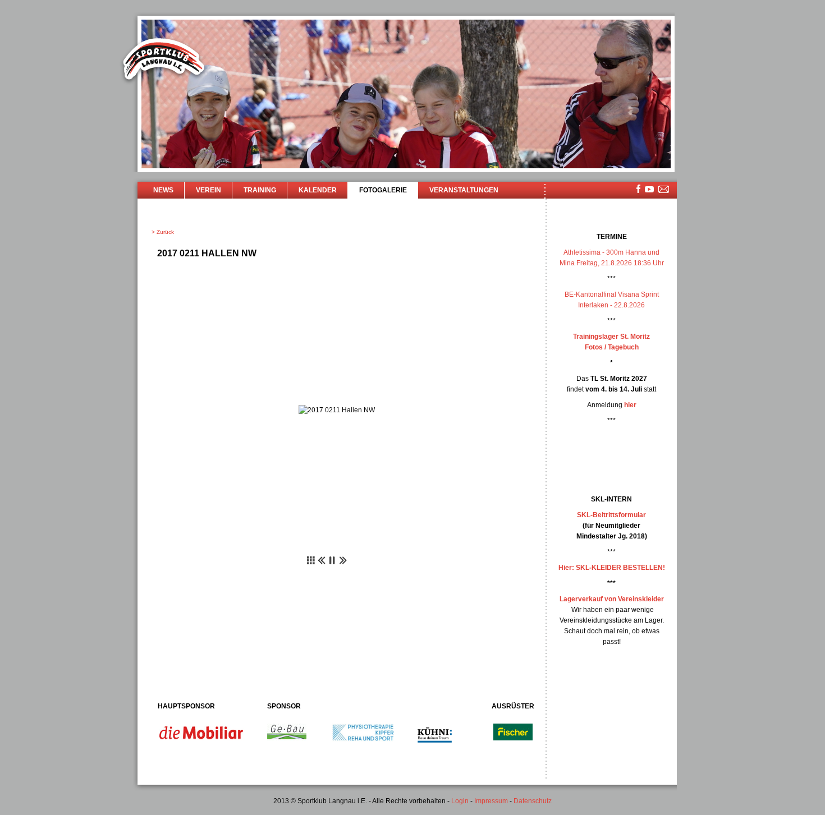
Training (260, 190)
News (163, 190)
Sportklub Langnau (164, 60)
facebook (638, 189)
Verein (208, 190)
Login (460, 801)
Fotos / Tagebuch (612, 347)
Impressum (491, 801)
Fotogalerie (383, 190)
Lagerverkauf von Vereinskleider (612, 599)
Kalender (318, 190)
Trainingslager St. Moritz (611, 336)
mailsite (664, 190)
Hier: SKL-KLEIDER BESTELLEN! (611, 568)
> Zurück (163, 232)
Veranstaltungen (463, 190)
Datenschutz (533, 801)
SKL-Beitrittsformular (611, 515)
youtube (649, 189)
